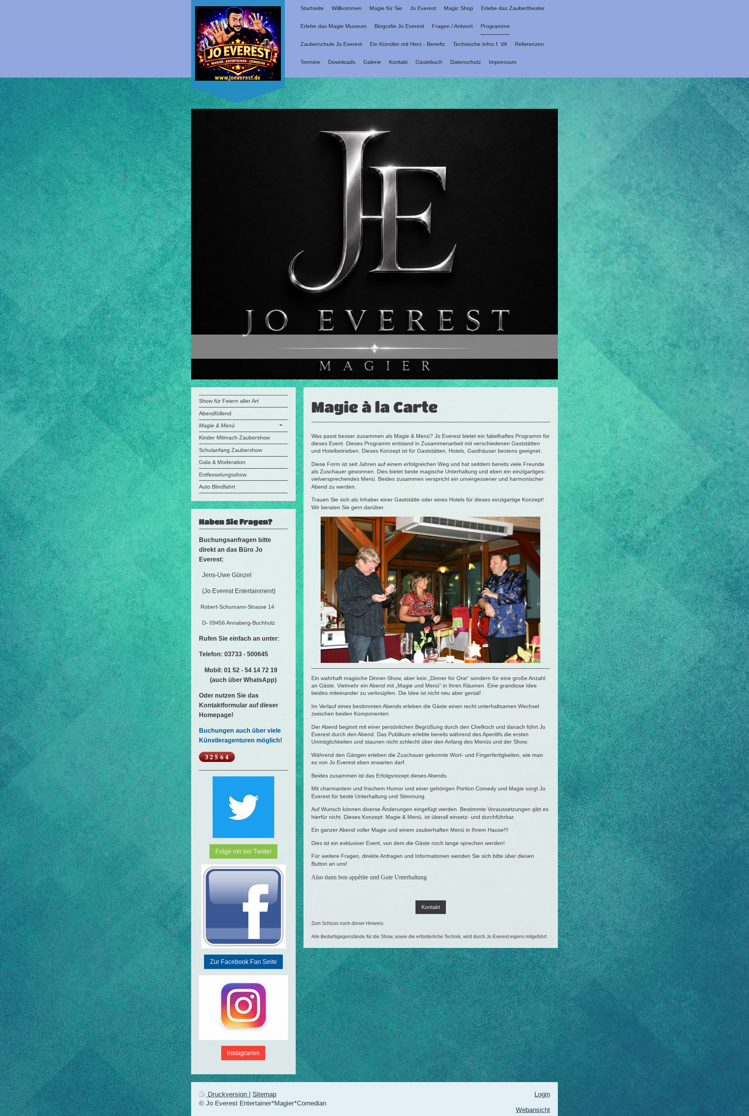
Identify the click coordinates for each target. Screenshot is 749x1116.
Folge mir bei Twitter (243, 851)
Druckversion (227, 1094)
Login (542, 1094)
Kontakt (430, 907)
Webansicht (533, 1110)
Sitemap (264, 1094)
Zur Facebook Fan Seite (243, 961)
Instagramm (243, 1053)
